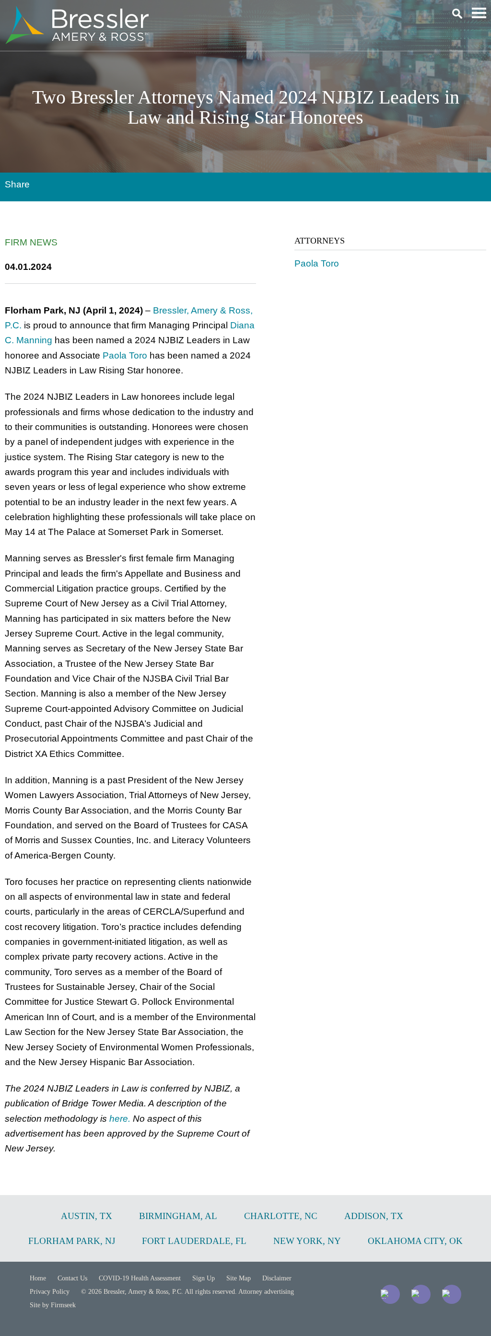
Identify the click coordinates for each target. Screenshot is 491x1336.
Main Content (210, 12)
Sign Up (203, 1278)
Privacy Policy (50, 1291)
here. (119, 1119)
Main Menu (479, 13)
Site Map (238, 1278)
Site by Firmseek (53, 1305)
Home (38, 1278)
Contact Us (72, 1278)
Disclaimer (277, 1278)
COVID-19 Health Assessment (140, 1278)
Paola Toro (125, 355)
